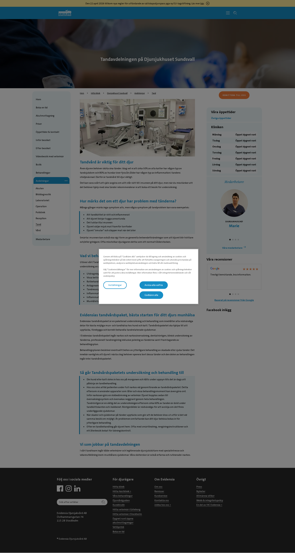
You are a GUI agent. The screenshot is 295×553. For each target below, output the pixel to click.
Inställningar (115, 285)
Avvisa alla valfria (154, 285)
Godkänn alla (151, 295)
